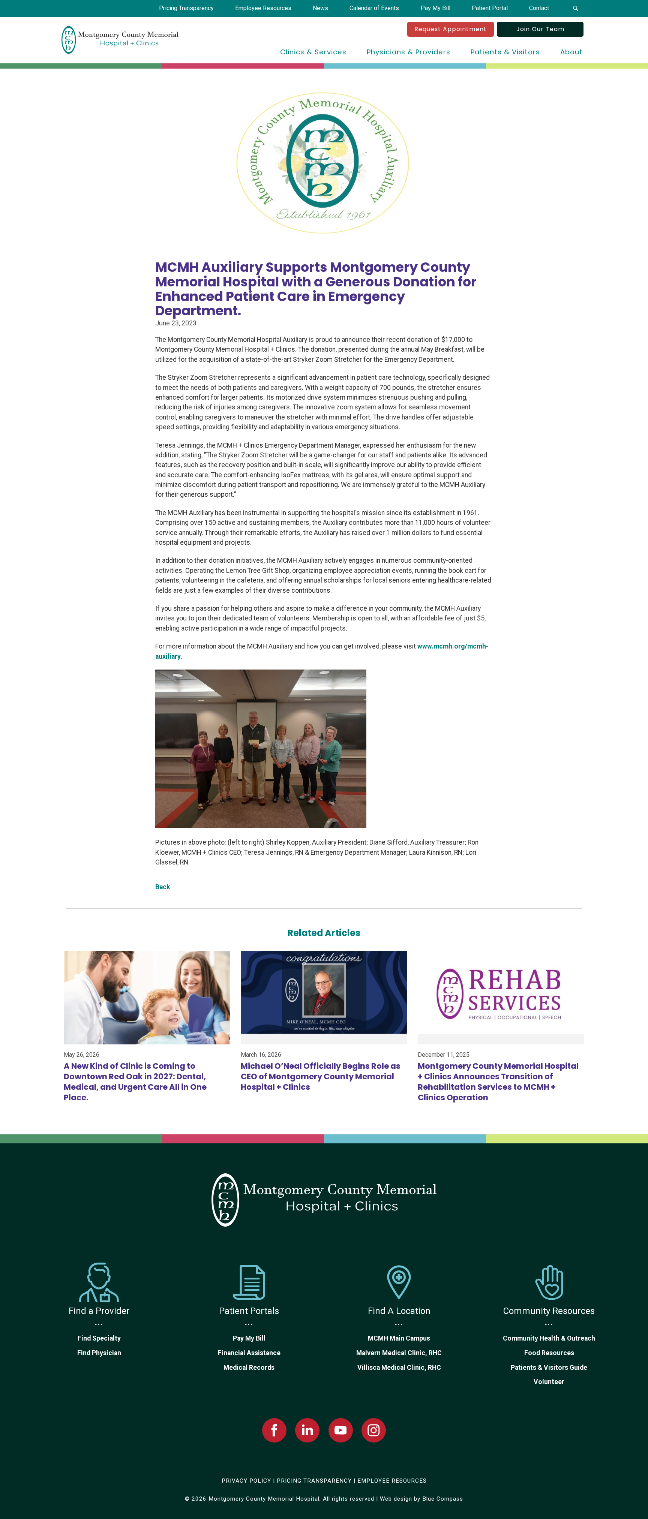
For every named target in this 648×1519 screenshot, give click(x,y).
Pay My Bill (249, 1338)
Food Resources (549, 1353)
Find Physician (99, 1353)
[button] (575, 8)
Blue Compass (442, 1498)
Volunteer (549, 1382)
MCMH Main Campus (399, 1338)
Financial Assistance (249, 1353)
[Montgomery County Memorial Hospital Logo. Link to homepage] (324, 1200)
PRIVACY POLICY (246, 1480)
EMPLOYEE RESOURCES (392, 1480)
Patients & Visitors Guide (549, 1367)
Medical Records (249, 1367)
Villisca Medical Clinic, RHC (399, 1367)
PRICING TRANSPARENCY (314, 1480)
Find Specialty (99, 1338)
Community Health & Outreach (549, 1338)
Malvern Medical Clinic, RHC (399, 1353)
